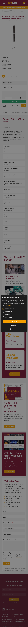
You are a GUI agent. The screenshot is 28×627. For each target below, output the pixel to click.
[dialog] (14, 313)
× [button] (24, 297)
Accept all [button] (14, 321)
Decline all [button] (14, 325)
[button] (14, 329)
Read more (8, 305)
